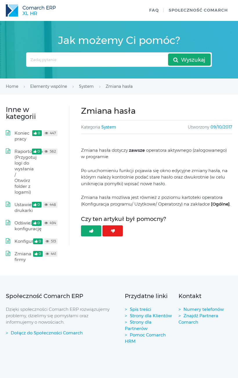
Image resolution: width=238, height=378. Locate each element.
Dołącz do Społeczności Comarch (47, 333)
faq (154, 10)
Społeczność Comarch (198, 10)
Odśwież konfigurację (28, 225)
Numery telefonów (203, 309)
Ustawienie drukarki (26, 207)
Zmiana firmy (23, 256)
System (108, 127)
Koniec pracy (22, 136)
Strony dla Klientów (151, 315)
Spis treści (140, 309)
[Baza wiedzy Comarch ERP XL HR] (31, 10)
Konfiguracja (28, 241)
